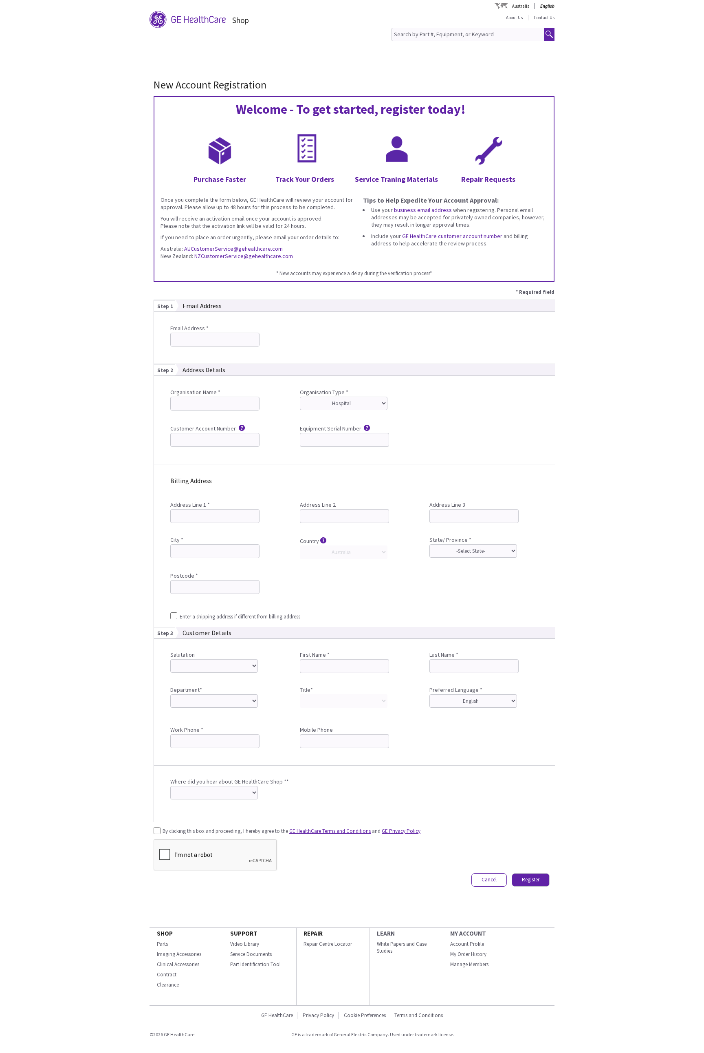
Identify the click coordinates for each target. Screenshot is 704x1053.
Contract (166, 974)
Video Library (244, 943)
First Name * (315, 654)
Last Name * (443, 654)
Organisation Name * (195, 392)
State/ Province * (450, 539)
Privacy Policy (318, 1015)
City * (176, 539)
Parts (162, 943)
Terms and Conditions (418, 1015)
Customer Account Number (203, 428)
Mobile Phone (316, 729)
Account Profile (467, 943)
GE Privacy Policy (401, 831)
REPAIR (313, 933)
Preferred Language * (455, 689)
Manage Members (469, 964)
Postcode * (184, 575)
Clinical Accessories (178, 964)
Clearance (168, 984)
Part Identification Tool (255, 964)
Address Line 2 (318, 504)
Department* (186, 689)
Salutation (182, 654)
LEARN (386, 933)
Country (309, 541)
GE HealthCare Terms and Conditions (330, 831)
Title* (306, 689)
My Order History (468, 954)
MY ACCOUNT (468, 933)
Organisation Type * (324, 392)
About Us (514, 17)
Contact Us (544, 17)
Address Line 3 (447, 504)
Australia (521, 6)
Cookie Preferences (365, 1015)
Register (530, 879)
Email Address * (189, 328)
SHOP (165, 933)
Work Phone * (186, 729)
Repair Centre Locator (328, 943)
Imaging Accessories (179, 954)
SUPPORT (243, 933)
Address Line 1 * (190, 504)
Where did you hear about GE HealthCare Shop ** (229, 781)
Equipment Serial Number (331, 428)
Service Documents (251, 954)
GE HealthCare (277, 1015)
